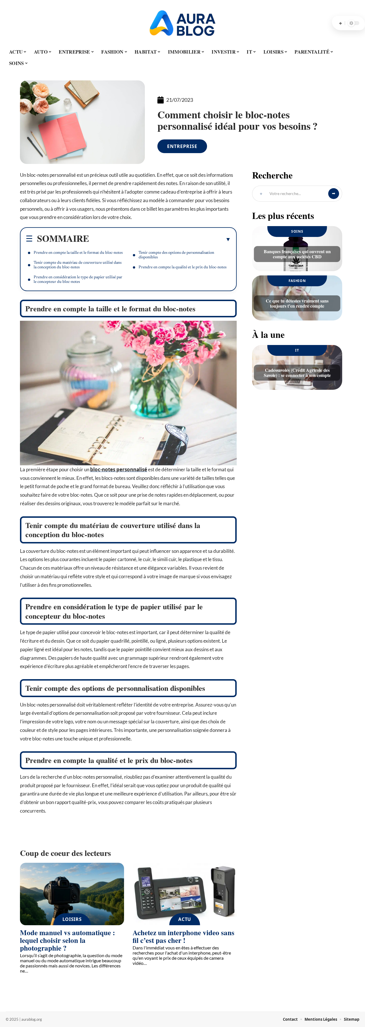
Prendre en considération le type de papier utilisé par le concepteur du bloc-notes (78, 279)
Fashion (297, 280)
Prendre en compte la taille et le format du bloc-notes (78, 253)
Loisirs (72, 919)
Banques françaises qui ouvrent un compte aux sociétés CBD (297, 254)
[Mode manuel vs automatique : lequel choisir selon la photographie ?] (72, 894)
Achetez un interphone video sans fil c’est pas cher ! (183, 936)
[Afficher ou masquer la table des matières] (160, 239)
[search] (340, 23)
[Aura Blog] (182, 23)
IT (297, 350)
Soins (297, 231)
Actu (184, 919)
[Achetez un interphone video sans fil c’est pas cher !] (185, 894)
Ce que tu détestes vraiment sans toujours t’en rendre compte (297, 303)
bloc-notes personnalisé (118, 469)
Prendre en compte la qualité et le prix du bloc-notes (182, 267)
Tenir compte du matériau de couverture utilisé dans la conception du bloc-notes (77, 265)
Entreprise (182, 146)
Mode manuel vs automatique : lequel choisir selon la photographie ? (67, 940)
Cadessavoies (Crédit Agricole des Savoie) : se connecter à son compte (297, 372)
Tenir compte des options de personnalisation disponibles (176, 255)
